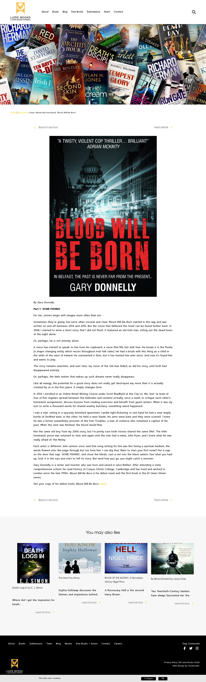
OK (163, 679)
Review (68, 643)
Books (55, 12)
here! (103, 484)
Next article (161, 127)
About (45, 12)
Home (13, 112)
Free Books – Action (87, 643)
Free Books (77, 12)
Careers (118, 643)
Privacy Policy (170, 662)
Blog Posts (23, 112)
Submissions (93, 12)
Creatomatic (194, 665)
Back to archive (48, 127)
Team (107, 12)
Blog (65, 12)
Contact (118, 12)
